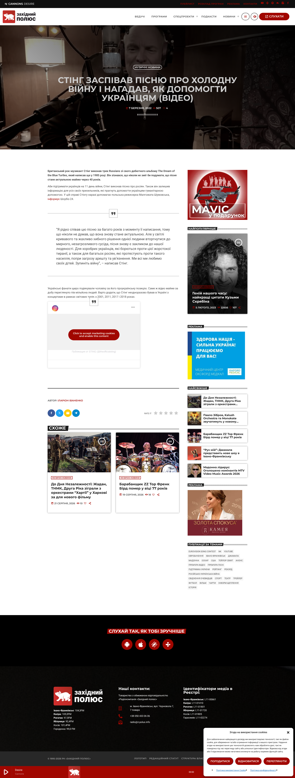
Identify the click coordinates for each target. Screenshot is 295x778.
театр (227, 578)
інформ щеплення (228, 583)
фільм (203, 583)
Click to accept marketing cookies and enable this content (94, 335)
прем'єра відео (197, 565)
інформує (54, 199)
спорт (218, 578)
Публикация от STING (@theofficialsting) (94, 351)
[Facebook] (288, 4)
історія (192, 587)
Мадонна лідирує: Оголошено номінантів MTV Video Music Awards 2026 (223, 471)
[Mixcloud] (277, 4)
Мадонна (194, 560)
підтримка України (199, 569)
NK (220, 551)
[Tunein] (267, 4)
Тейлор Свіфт (226, 560)
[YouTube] (262, 4)
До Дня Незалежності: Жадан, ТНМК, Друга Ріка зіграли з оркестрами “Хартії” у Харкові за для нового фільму (79, 490)
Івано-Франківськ (215, 556)
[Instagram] (283, 4)
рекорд (228, 569)
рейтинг (217, 569)
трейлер (237, 578)
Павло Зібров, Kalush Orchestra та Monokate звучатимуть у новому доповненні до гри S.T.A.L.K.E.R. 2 (219, 422)
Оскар (205, 560)
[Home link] (19, 16)
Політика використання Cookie (231, 770)
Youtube (228, 551)
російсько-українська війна (204, 574)
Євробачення (196, 556)
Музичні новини (147, 67)
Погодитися (220, 761)
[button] (288, 732)
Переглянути (277, 761)
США (213, 560)
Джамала (233, 556)
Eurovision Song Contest (202, 551)
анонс (239, 560)
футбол (193, 583)
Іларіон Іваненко (70, 400)
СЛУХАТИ (274, 16)
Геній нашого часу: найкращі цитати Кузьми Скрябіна (215, 297)
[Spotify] (272, 4)
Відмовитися (248, 761)
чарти (212, 583)
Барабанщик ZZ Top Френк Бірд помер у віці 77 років (144, 486)
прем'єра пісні (216, 565)
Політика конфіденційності (263, 770)
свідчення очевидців (200, 578)
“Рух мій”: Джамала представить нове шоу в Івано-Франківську (221, 453)
